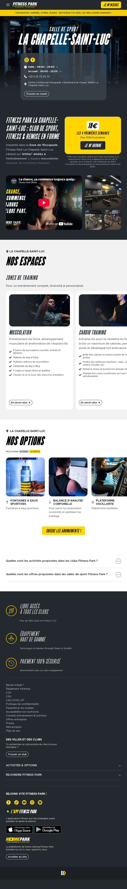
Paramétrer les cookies (20, 708)
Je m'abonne (93, 146)
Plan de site (13, 731)
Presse (10, 723)
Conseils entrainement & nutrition (26, 715)
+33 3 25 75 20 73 (39, 76)
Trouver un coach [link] (36, 93)
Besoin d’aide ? (15, 685)
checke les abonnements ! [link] (63, 531)
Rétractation (14, 727)
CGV (8, 692)
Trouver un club (17, 754)
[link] (26, 59)
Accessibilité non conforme (22, 712)
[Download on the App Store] (19, 829)
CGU (8, 696)
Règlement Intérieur (18, 689)
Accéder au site (17, 856)
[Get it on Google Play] (47, 829)
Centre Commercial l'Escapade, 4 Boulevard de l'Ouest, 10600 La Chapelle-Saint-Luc (63, 84)
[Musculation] (39, 350)
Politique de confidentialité (22, 704)
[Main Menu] (8, 5)
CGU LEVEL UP (15, 700)
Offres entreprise (16, 719)
